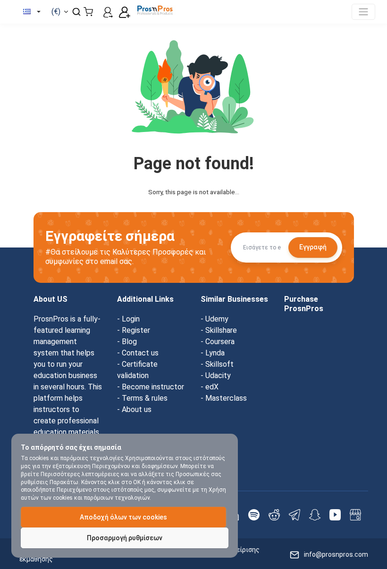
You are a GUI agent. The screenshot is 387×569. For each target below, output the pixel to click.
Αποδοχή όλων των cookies (123, 517)
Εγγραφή (313, 247)
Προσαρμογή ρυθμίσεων (124, 538)
